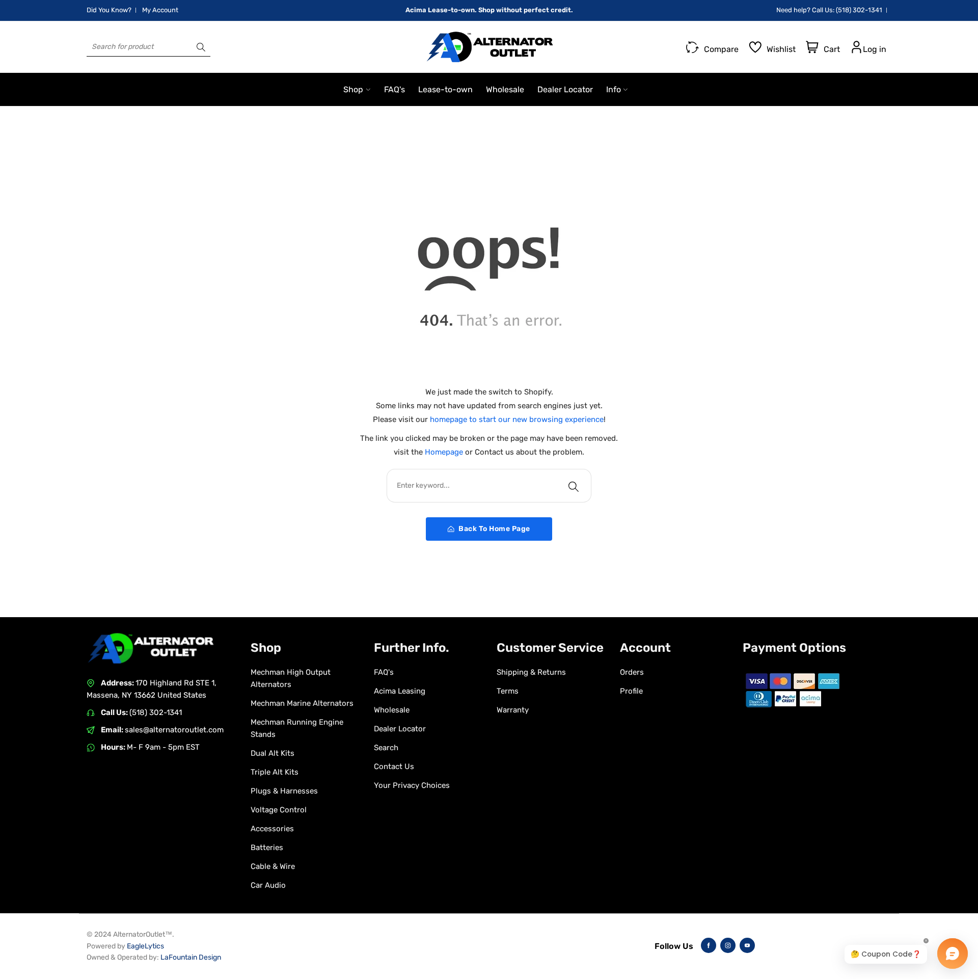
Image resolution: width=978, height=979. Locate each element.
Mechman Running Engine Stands (297, 728)
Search (386, 747)
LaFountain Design (190, 957)
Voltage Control (279, 809)
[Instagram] (728, 945)
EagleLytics (145, 946)
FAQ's (384, 672)
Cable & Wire (273, 866)
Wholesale (392, 710)
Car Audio (268, 885)
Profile (631, 691)
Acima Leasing (399, 691)
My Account (160, 10)
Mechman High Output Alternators (291, 678)
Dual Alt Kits (272, 753)
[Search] (201, 47)
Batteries (267, 847)
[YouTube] (747, 945)
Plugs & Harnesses (284, 791)
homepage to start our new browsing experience (517, 419)
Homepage (445, 452)
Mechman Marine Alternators (302, 703)
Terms (508, 691)
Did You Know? (109, 10)
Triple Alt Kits (274, 772)
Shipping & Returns (531, 672)
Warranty (513, 710)
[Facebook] (708, 945)
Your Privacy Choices (412, 785)
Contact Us (394, 766)
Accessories (272, 828)
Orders (632, 672)
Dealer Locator (400, 728)
